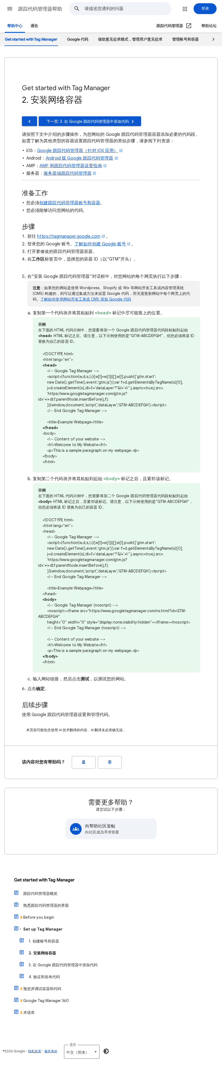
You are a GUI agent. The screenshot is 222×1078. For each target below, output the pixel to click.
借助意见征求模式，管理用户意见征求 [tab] (130, 39)
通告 (34, 26)
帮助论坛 (209, 26)
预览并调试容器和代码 (42, 988)
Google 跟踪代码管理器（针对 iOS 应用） (77, 150)
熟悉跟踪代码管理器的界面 (46, 905)
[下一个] (211, 39)
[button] (9, 8)
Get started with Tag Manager (44, 880)
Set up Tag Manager (43, 929)
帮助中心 (14, 26)
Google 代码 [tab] (77, 39)
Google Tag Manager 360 (46, 1000)
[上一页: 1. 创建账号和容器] (29, 121)
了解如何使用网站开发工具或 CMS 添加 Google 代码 (85, 299)
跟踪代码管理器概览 (40, 893)
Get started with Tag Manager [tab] (31, 39)
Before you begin (38, 917)
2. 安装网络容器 (42, 953)
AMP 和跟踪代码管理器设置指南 (71, 166)
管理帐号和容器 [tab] (185, 39)
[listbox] (82, 1052)
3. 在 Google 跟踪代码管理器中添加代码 (63, 964)
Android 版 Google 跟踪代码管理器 (79, 158)
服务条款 (50, 1051)
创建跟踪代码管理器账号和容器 (69, 203)
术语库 (29, 1012)
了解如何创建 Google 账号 (100, 244)
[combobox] (127, 8)
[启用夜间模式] (106, 1051)
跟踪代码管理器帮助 (40, 9)
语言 (73, 1045)
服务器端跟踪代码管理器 (68, 173)
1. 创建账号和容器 (44, 941)
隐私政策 (34, 1051)
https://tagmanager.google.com (68, 236)
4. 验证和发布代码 (44, 976)
